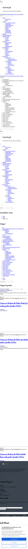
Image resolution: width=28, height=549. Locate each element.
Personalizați (14, 542)
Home (4, 216)
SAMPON (9, 72)
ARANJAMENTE (6, 47)
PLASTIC (7, 37)
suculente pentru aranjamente (9, 274)
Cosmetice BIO (8, 61)
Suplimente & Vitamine (12, 60)
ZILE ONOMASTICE (9, 51)
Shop (4, 217)
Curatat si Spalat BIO (9, 73)
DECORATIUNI (8, 32)
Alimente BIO (8, 57)
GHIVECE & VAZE (6, 36)
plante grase (5, 268)
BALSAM (9, 68)
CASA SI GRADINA (6, 237)
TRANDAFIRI (7, 30)
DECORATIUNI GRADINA (7, 240)
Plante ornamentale (7, 269)
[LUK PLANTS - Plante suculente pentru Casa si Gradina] (11, 14)
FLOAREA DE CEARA (9, 25)
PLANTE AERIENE (6, 261)
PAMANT (7, 44)
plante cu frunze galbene (8, 262)
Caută (4, 279)
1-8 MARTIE (7, 55)
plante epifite (5, 266)
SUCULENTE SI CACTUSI (10, 23)
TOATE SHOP (8, 19)
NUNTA (6, 49)
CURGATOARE (8, 24)
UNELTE (7, 45)
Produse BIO (5, 56)
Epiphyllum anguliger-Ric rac (8, 241)
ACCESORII (5, 41)
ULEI (9, 66)
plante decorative (6, 264)
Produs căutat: (6, 290)
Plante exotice (6, 267)
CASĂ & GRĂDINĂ (8, 46)
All (3, 227)
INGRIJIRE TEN (11, 70)
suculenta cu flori (6, 273)
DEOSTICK (10, 63)
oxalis (4, 246)
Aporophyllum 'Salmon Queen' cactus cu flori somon (13, 228)
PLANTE (4, 21)
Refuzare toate (14, 546)
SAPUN (9, 71)
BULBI (4, 235)
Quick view (2, 309)
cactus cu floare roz (7, 236)
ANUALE (7, 29)
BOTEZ (6, 50)
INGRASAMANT (8, 42)
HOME (4, 18)
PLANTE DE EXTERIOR (9, 256)
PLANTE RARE (8, 26)
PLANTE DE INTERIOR (9, 257)
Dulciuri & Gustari (11, 59)
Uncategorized (6, 276)
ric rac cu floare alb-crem (8, 271)
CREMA (9, 62)
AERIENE (4, 34)
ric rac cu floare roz (6, 272)
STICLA (6, 39)
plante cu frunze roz (7, 263)
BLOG (6, 20)
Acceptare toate (14, 539)
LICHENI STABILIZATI (7, 35)
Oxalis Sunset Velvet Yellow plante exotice (11, 247)
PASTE (6, 54)
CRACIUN (7, 52)
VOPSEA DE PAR (11, 65)
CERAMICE (7, 40)
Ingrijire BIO (7, 67)
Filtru (4, 278)
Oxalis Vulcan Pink (6, 248)
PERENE (7, 27)
